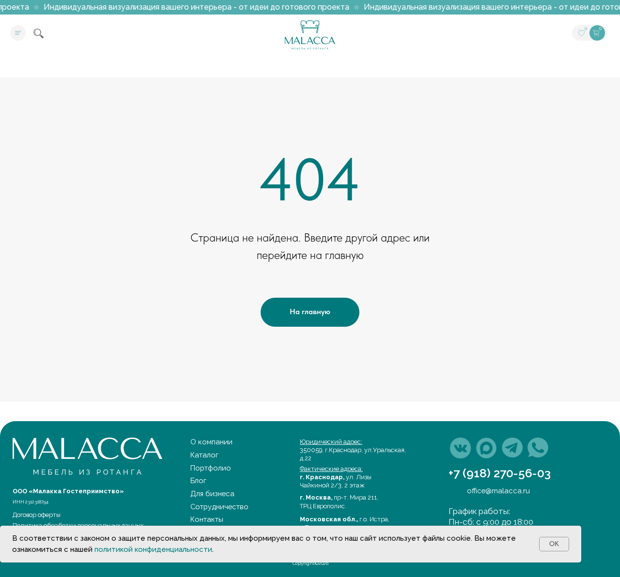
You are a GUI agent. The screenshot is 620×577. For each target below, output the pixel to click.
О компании (211, 442)
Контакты (206, 519)
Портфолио (210, 468)
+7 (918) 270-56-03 (500, 473)
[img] (460, 448)
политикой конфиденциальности (153, 549)
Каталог (204, 455)
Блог (198, 480)
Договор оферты (37, 514)
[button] (18, 33)
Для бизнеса (212, 493)
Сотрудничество (219, 506)
